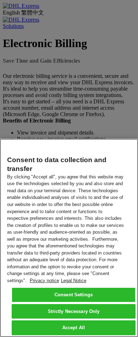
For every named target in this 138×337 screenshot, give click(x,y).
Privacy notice (44, 280)
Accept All (73, 327)
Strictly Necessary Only (74, 311)
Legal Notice (73, 280)
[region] (69, 238)
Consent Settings (73, 294)
